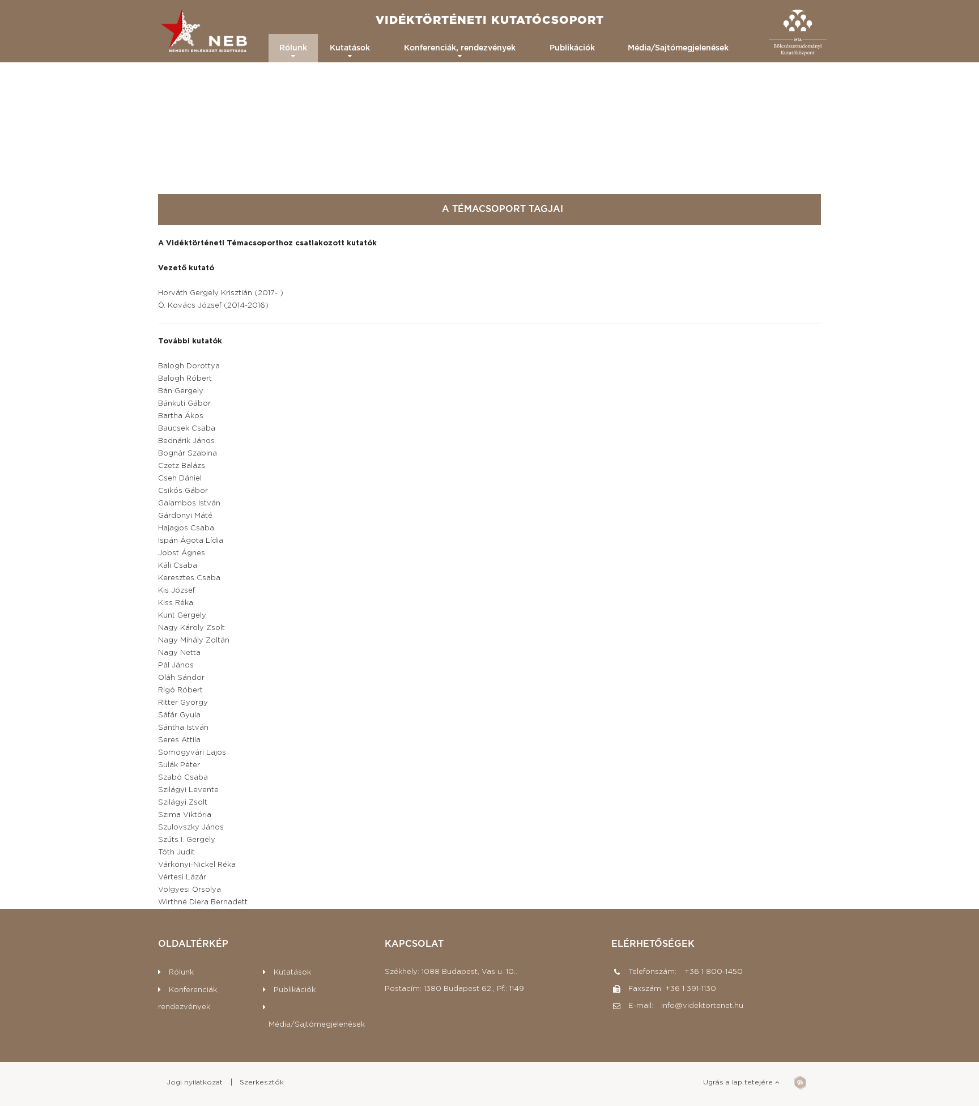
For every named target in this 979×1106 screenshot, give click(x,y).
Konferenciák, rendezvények (460, 48)
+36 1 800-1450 (712, 972)
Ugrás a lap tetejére (739, 1082)
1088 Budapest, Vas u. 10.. (469, 972)
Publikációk (572, 48)
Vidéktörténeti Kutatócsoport (490, 20)
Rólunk (293, 48)
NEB (205, 33)
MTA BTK (798, 33)
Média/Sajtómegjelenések (678, 48)
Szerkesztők (262, 1082)
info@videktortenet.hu (702, 1006)
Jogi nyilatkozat (195, 1082)
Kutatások (350, 48)
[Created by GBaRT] (800, 1085)
